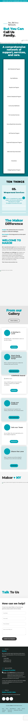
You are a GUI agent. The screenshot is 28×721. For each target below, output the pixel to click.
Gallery (19, 708)
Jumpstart (4, 710)
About (7, 708)
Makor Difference (13, 708)
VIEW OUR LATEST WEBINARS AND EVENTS (15, 1)
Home (3, 708)
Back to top (10, 711)
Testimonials (10, 710)
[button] (4, 198)
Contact (3, 711)
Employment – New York (18, 710)
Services (23, 708)
